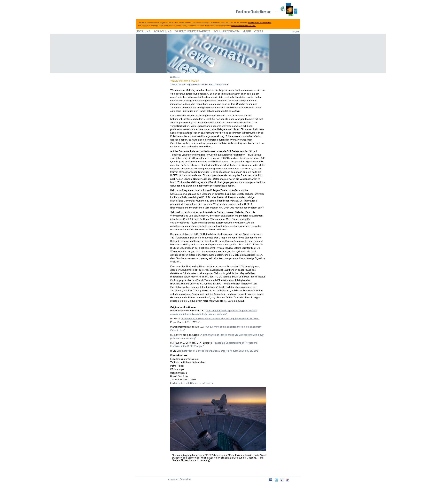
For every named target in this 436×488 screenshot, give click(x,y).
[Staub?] (272, 479)
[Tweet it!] (277, 480)
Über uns (143, 31)
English (295, 31)
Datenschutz (185, 479)
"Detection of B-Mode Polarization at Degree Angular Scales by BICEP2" (220, 318)
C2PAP (258, 31)
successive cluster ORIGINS (243, 26)
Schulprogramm (226, 31)
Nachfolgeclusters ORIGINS (259, 22)
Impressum (173, 479)
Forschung (163, 31)
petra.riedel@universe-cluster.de (196, 383)
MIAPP (247, 31)
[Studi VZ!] (289, 480)
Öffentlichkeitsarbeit (192, 31)
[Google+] (283, 480)
